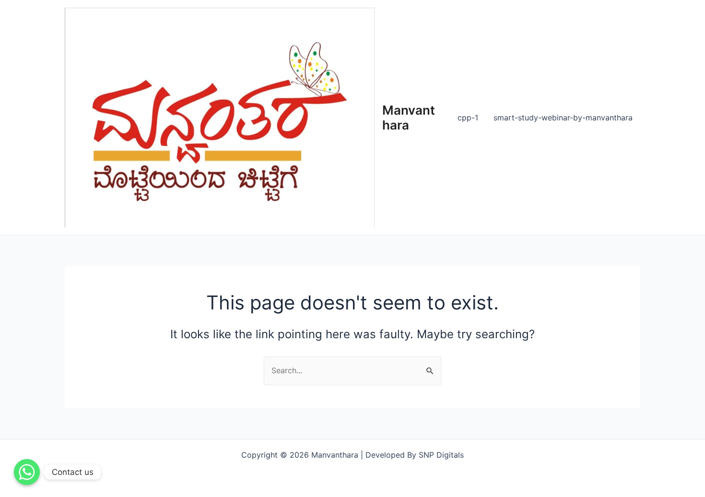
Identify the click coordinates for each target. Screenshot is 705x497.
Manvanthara (408, 117)
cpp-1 (468, 117)
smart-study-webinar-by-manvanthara (563, 117)
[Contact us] (27, 472)
